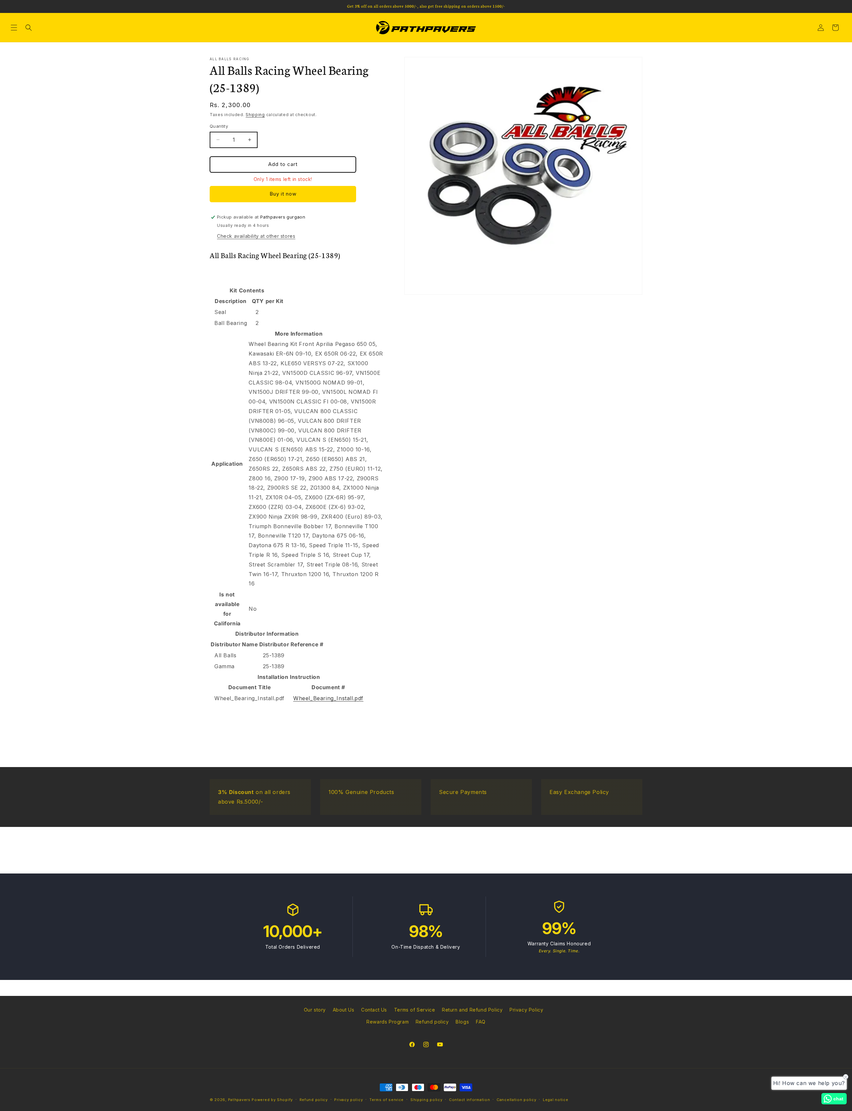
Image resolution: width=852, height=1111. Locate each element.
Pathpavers (240, 1099)
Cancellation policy (516, 1099)
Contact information (469, 1099)
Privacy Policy (526, 1010)
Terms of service (386, 1099)
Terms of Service (414, 1010)
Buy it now (283, 194)
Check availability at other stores (256, 236)
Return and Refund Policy (472, 1010)
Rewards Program (387, 1022)
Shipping (255, 114)
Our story (315, 1010)
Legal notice (555, 1099)
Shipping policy (426, 1099)
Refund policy (432, 1022)
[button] (14, 27)
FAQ (481, 1022)
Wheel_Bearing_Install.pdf (328, 698)
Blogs (462, 1022)
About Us (343, 1010)
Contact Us (374, 1010)
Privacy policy (348, 1099)
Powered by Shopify (272, 1099)
